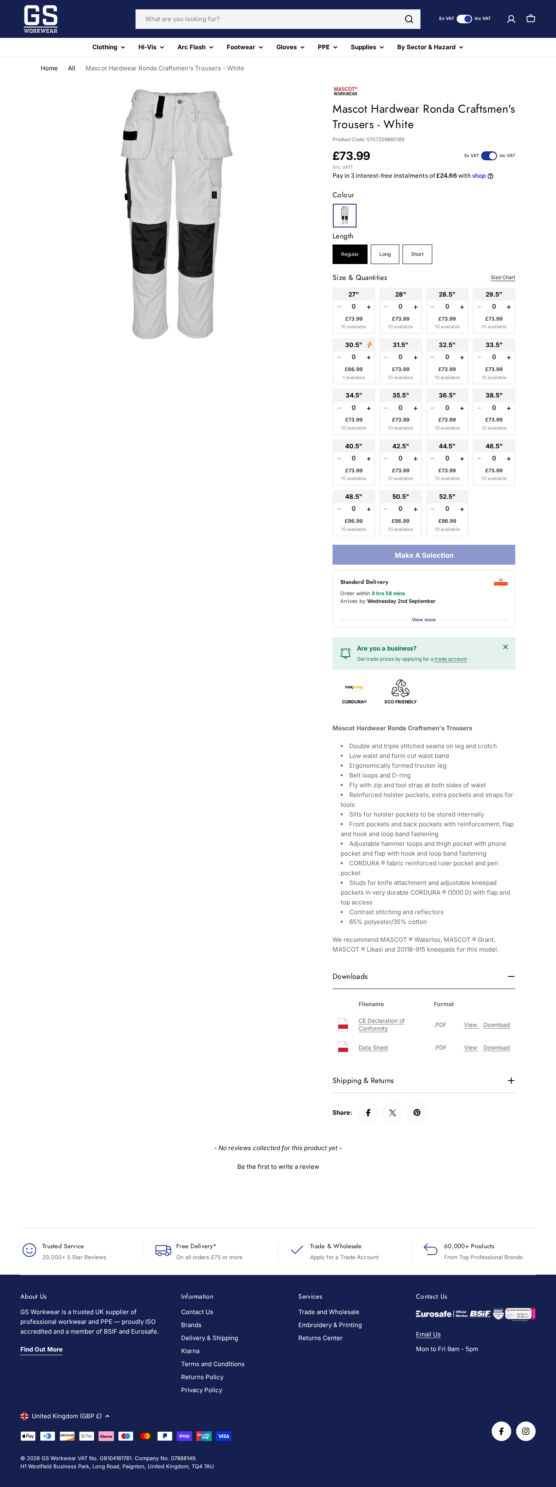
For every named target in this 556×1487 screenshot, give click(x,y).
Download (497, 1024)
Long (385, 254)
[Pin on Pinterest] (417, 1112)
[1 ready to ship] (369, 344)
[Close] (505, 647)
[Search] (409, 19)
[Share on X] (393, 1112)
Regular (350, 254)
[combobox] (278, 19)
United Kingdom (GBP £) (67, 1416)
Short (417, 254)
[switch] (464, 19)
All (71, 68)
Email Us (428, 1334)
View (471, 1024)
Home (49, 68)
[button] (278, 1165)
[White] (345, 215)
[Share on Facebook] (368, 1112)
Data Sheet (373, 1047)
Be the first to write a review (278, 1166)
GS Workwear (59, 1458)
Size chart (503, 277)
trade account (450, 659)
